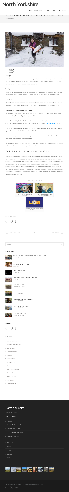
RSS (8, 458)
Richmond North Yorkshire (14, 344)
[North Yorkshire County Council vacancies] (46, 469)
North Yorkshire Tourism (21, 306)
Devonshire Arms (11, 366)
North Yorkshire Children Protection (25, 292)
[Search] (61, 244)
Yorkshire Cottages (12, 351)
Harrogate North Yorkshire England (25, 277)
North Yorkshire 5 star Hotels (15, 432)
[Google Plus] (15, 221)
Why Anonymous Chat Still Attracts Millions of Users (30, 256)
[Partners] (7, 469)
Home (30, 10)
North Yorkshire (58, 15)
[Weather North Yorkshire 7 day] (24, 469)
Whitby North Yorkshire (13, 369)
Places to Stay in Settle (13, 428)
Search (63, 10)
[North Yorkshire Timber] (40, 469)
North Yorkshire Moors (13, 341)
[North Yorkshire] (20, 3)
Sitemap (47, 10)
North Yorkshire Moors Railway (15, 425)
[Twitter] (11, 221)
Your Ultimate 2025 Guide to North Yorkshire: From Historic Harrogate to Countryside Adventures (36, 263)
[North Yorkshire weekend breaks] (35, 469)
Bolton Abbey (10, 380)
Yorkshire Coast (11, 383)
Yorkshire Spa (10, 362)
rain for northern (51, 123)
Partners (9, 421)
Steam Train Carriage (13, 436)
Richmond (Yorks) (18, 285)
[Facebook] (6, 221)
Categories (38, 10)
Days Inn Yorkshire (19, 270)
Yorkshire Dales (11, 358)
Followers (9, 355)
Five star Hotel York (20, 313)
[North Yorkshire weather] (18, 469)
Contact (54, 10)
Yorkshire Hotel (11, 373)
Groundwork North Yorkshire (22, 299)
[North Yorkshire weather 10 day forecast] (29, 469)
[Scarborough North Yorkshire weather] (13, 469)
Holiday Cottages (11, 376)
